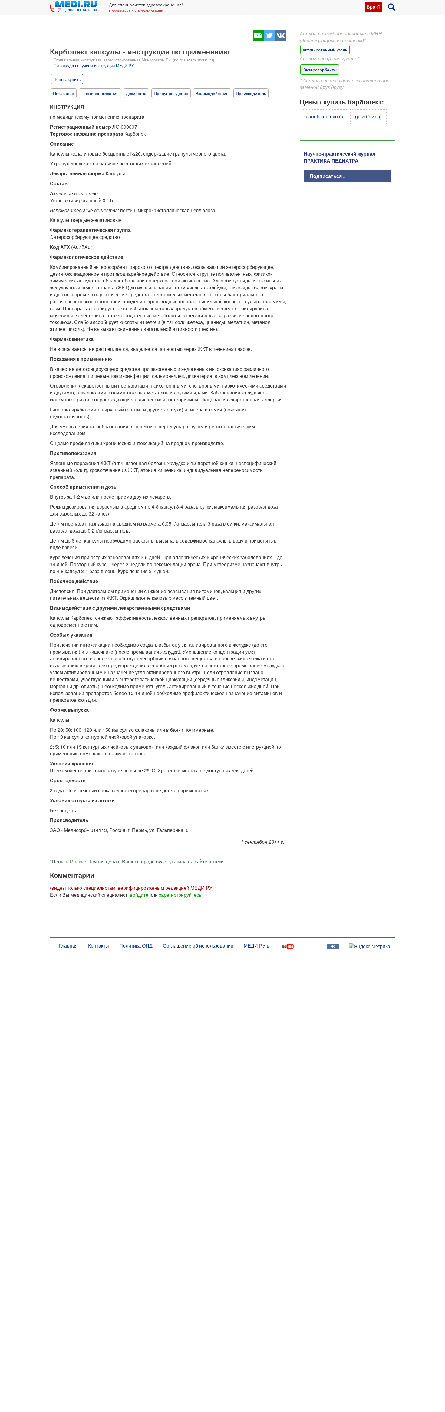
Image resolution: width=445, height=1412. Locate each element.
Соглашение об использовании (136, 10)
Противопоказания (100, 93)
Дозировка (136, 93)
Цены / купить (67, 79)
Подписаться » (328, 176)
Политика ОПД (136, 945)
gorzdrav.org (368, 116)
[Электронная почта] (258, 39)
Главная (68, 945)
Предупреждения (171, 93)
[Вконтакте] (280, 39)
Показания (63, 93)
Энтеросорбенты (320, 70)
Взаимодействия (212, 93)
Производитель (251, 93)
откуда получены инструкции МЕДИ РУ (97, 65)
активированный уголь (325, 50)
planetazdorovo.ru (324, 116)
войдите (139, 894)
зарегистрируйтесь (180, 894)
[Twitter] (269, 39)
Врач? (374, 6)
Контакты (98, 945)
